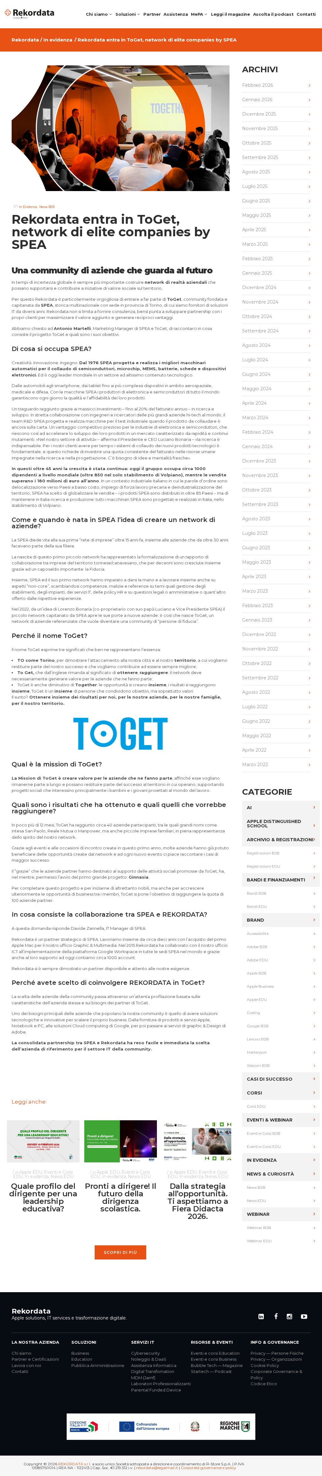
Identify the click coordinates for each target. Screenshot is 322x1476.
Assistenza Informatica (153, 1365)
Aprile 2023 (254, 576)
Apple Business (260, 986)
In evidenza (57, 40)
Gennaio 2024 (257, 446)
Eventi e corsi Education (215, 1353)
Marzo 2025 (255, 244)
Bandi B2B (256, 893)
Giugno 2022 (256, 721)
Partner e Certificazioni (35, 1359)
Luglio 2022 (255, 707)
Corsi (254, 1093)
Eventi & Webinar (269, 1120)
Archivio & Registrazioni (280, 839)
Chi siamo (21, 1353)
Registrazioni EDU (263, 866)
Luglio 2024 (255, 360)
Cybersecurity (145, 1353)
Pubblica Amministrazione (97, 1365)
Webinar (258, 1214)
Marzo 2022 (255, 764)
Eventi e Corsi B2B (263, 1133)
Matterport (257, 1052)
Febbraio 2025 (257, 258)
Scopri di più (120, 1252)
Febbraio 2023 (257, 605)
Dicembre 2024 (259, 287)
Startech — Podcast (211, 1371)
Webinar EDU (259, 1240)
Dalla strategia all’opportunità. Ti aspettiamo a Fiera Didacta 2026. (197, 1201)
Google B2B (258, 1025)
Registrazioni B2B (263, 853)
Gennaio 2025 (257, 273)
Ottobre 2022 (257, 663)
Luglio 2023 (255, 533)
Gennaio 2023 (257, 620)
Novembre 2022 (260, 649)
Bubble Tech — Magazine (217, 1365)
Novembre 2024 (260, 302)
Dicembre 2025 (259, 114)
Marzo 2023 (255, 591)
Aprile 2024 (254, 403)
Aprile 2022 (254, 750)
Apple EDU (30, 1172)
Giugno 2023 (256, 548)
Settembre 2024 (260, 331)
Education (81, 1359)
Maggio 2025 (256, 215)
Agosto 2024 (256, 345)
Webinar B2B (259, 1227)
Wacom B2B (258, 1065)
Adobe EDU (257, 959)
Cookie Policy (265, 1365)
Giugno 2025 (256, 201)
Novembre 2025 (260, 128)
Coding (253, 1012)
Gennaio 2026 (257, 99)
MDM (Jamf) (143, 1377)
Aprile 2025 (254, 230)
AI (249, 807)
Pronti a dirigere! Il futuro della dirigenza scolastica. (120, 1197)
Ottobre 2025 (256, 143)
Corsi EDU (256, 1106)
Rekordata (25, 40)
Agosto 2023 (256, 519)
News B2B (46, 207)
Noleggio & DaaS (148, 1359)
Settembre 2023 (260, 504)
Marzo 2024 (255, 417)
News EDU (62, 1176)
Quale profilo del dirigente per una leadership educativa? (43, 1197)
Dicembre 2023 (259, 461)
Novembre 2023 (260, 475)
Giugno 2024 (256, 374)
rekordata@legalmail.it (157, 1467)
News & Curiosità (270, 1174)
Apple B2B (256, 973)
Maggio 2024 (256, 389)
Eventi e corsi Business (213, 1359)
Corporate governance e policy (208, 1467)
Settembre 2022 (260, 678)
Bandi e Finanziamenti (276, 880)
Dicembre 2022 (259, 634)
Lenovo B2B (258, 1039)
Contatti (20, 1371)
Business (80, 1353)
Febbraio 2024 (257, 432)
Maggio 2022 (256, 735)
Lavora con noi (26, 1365)
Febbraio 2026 (257, 85)
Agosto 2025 (256, 172)
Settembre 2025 (260, 157)
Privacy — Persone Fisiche (277, 1353)
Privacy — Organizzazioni (276, 1359)
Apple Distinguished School (274, 824)
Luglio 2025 (254, 186)
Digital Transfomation (152, 1371)
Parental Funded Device (156, 1389)
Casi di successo (269, 1079)
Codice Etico (264, 1383)
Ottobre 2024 (257, 316)
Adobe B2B (257, 946)
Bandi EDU (257, 906)
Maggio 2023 (256, 562)
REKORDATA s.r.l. (74, 1464)
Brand (255, 920)
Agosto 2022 (256, 692)
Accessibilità (258, 933)
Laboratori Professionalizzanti (161, 1383)
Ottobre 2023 (257, 490)
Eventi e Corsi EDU (264, 1146)
